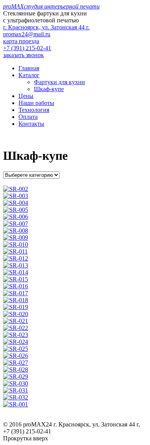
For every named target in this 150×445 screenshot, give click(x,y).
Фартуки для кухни (59, 82)
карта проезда (21, 41)
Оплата (28, 116)
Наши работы (36, 103)
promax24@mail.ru (26, 34)
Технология (33, 110)
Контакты (31, 123)
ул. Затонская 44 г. (46, 27)
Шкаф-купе (49, 89)
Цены (25, 96)
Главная (28, 68)
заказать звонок (23, 55)
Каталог (29, 75)
